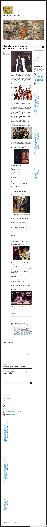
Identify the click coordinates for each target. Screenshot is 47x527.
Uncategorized (6, 516)
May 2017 (5, 496)
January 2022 (6, 445)
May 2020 (5, 461)
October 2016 (6, 503)
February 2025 (6, 425)
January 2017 (6, 500)
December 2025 (6, 423)
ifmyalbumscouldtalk (9, 411)
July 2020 (5, 459)
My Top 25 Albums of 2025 (38, 56)
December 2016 (6, 501)
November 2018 (6, 479)
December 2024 (6, 427)
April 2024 (5, 428)
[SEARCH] (31, 383)
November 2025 (6, 424)
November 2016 (6, 502)
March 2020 (5, 463)
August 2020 (5, 458)
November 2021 (6, 447)
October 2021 (6, 448)
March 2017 (5, 498)
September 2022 (6, 437)
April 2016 (5, 509)
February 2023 (6, 434)
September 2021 (36, 118)
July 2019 (5, 471)
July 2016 (5, 506)
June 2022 (5, 440)
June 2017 (5, 495)
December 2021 (6, 446)
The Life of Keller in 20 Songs (8, 391)
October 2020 (6, 456)
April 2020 (5, 462)
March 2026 (5, 421)
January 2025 (6, 426)
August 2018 (5, 482)
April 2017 (5, 497)
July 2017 (5, 494)
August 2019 (5, 470)
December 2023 (6, 430)
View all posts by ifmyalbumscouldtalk (22, 334)
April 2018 (35, 155)
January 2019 (6, 477)
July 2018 (5, 483)
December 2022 (6, 435)
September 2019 (6, 469)
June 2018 (5, 484)
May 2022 (5, 441)
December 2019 (6, 466)
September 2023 (6, 432)
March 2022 (5, 443)
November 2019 (6, 467)
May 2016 (5, 508)
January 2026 (6, 422)
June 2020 (5, 460)
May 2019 (5, 473)
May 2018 (5, 485)
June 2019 (5, 472)
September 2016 (6, 504)
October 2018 (6, 480)
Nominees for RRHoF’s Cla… (17, 411)
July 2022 (5, 439)
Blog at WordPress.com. (14, 522)
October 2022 (6, 436)
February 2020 (6, 464)
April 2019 (5, 474)
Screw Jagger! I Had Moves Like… (14, 405)
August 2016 (5, 505)
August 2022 (5, 438)
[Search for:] (16, 383)
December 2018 (6, 478)
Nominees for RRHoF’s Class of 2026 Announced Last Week (12, 390)
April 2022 (5, 442)
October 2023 (6, 431)
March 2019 (5, 475)
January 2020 (6, 465)
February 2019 (6, 476)
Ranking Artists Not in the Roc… (15, 402)
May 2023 (5, 433)
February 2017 (6, 499)
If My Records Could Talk (11, 16)
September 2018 (6, 481)
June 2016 (5, 507)
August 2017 (5, 493)
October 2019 (6, 468)
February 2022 (6, 444)
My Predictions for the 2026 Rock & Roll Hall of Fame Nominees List (38, 60)
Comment (28, 354)
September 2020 (6, 457)
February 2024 (6, 429)
